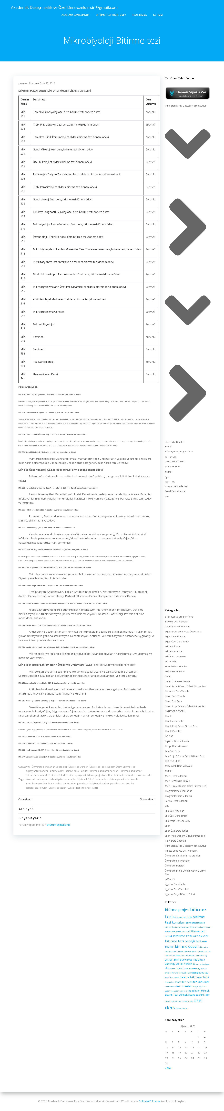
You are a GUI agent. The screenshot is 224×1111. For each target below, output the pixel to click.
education (188, 968)
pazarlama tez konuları (122, 783)
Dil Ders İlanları (173, 646)
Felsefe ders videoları (176, 666)
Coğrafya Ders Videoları (177, 626)
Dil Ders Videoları (174, 651)
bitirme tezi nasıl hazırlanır (177, 927)
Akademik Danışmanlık (75, 14)
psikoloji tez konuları (36, 787)
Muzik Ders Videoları (176, 775)
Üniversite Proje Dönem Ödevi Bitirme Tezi (112, 766)
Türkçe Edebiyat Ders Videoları (181, 850)
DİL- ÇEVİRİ (171, 457)
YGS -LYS (170, 481)
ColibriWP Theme (149, 1101)
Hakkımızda (139, 14)
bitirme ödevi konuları (77, 770)
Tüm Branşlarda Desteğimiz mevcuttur (185, 105)
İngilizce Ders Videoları (177, 741)
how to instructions (181, 973)
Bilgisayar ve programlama (179, 451)
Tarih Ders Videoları (175, 840)
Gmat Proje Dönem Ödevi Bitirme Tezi (185, 706)
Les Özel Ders (172, 751)
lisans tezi (180, 981)
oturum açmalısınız (58, 824)
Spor (167, 477)
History (196, 968)
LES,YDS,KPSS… (173, 466)
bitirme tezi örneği (180, 941)
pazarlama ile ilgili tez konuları (93, 783)
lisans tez (169, 982)
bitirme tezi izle (182, 917)
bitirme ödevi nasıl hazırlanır (104, 770)
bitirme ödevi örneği (131, 770)
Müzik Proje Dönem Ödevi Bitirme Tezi (185, 785)
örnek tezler (69, 783)
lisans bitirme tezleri (36, 783)
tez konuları (201, 982)
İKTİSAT (169, 736)
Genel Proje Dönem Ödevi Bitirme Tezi (185, 686)
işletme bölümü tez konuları (92, 779)
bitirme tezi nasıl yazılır (200, 927)
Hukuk (168, 446)
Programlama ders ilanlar (178, 790)
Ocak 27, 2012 (47, 83)
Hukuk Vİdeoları (173, 731)
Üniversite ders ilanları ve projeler (49, 766)
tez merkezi (170, 986)
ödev (206, 994)
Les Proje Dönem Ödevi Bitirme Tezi (184, 756)
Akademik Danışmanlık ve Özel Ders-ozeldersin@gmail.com (64, 7)
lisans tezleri (54, 783)
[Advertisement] (188, 552)
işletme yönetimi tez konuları (124, 779)
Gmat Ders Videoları (175, 696)
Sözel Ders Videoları (175, 491)
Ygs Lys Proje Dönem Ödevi (180, 894)
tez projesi (198, 986)
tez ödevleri (193, 990)
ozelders (29, 83)
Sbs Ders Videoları (174, 810)
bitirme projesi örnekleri (99, 775)
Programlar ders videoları (178, 795)
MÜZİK (168, 472)
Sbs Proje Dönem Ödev (177, 820)
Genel (168, 676)
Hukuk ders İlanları (174, 721)
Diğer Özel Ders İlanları (177, 641)
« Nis (168, 1068)
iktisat (193, 972)
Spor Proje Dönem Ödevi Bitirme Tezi (185, 835)
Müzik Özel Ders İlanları (177, 780)
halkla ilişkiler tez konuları (63, 779)
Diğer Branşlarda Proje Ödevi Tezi (183, 631)
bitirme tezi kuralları (195, 922)
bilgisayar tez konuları (37, 770)
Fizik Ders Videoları (175, 671)
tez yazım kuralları (179, 991)
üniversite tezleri (57, 787)
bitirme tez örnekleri (124, 775)
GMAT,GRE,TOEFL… (175, 461)
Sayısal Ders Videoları (176, 486)
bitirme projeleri (77, 775)
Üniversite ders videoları (177, 860)
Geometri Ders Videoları (177, 691)
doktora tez (203, 947)
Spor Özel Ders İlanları (177, 830)
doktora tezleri (144, 775)
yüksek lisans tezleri (191, 994)
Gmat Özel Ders (173, 701)
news (190, 981)
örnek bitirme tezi (173, 1001)
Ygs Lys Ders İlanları (175, 884)
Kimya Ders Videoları (176, 746)
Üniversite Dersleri (78, 766)
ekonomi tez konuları (37, 779)
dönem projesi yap (201, 964)
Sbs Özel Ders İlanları (176, 815)
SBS (167, 496)
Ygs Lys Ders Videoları (176, 889)
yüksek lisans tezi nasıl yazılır (83, 787)
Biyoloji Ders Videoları (176, 621)
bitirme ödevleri (59, 775)
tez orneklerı (184, 986)
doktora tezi (170, 951)
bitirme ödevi (57, 770)
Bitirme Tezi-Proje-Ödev (111, 14)
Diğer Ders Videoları (175, 636)
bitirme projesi (177, 909)
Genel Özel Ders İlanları (177, 681)
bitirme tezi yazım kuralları (177, 931)
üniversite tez (182, 1008)
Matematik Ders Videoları (178, 765)
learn (176, 977)
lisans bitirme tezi (194, 977)
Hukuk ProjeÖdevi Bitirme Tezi (181, 726)
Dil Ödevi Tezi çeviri (175, 656)
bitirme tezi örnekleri (190, 936)
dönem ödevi (174, 968)
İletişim (158, 14)
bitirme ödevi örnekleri (37, 775)
